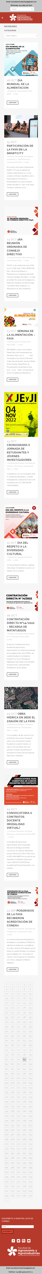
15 (7, 998)
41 (12, 1022)
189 (30, 1158)
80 (6, 1059)
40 (6, 1022)
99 (30, 1073)
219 (30, 1186)
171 (12, 1144)
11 (12, 993)
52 (18, 1031)
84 (30, 1059)
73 (24, 1050)
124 (30, 1097)
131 (12, 1106)
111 (12, 1087)
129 (30, 1102)
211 (12, 1181)
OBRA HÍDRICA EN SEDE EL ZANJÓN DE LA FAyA (21, 717)
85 (6, 1064)
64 (30, 1040)
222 (18, 1191)
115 (6, 1092)
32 (18, 1012)
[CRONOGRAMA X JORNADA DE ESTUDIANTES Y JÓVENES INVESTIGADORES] (21, 414)
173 (24, 1144)
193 (24, 1163)
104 (30, 1078)
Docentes (28, 831)
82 (18, 1059)
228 (24, 1195)
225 (6, 1195)
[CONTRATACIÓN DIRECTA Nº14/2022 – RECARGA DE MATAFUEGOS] (21, 600)
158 (24, 1130)
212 (18, 1181)
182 (18, 1153)
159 (30, 1130)
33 (24, 1012)
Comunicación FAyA (14, 162)
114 (30, 1087)
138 (24, 1111)
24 (30, 1003)
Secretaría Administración (24, 634)
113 (24, 1087)
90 (6, 1069)
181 (12, 1153)
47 (18, 1026)
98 (24, 1073)
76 (12, 1055)
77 (18, 1055)
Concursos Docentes (16, 831)
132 (18, 1106)
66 (12, 1045)
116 (12, 1092)
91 (12, 1069)
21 (12, 1003)
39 (30, 1017)
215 (6, 1186)
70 (6, 1050)
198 (24, 1167)
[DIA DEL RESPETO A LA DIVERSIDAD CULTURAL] (21, 521)
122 (18, 1097)
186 (12, 1158)
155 (6, 1130)
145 (6, 1120)
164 (30, 1134)
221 (12, 1191)
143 (24, 1116)
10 (6, 993)
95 (6, 1073)
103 (24, 1078)
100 (6, 1078)
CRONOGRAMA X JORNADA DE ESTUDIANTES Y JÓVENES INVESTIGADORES (19, 452)
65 (6, 1045)
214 (30, 1181)
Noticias (11, 91)
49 (30, 1026)
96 (12, 1073)
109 (30, 1083)
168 (24, 1139)
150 (6, 1125)
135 (6, 1111)
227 (18, 1195)
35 (6, 1017)
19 (30, 998)
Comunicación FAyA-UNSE (19, 637)
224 (30, 1191)
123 (24, 1097)
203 (24, 1172)
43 (24, 1022)
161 (12, 1134)
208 (24, 1177)
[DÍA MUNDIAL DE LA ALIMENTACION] (21, 59)
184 (30, 1153)
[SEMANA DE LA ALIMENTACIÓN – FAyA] (21, 317)
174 (30, 1144)
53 (24, 1031)
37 (18, 1017)
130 (6, 1106)
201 (12, 1172)
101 (12, 1078)
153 (24, 1125)
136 (12, 1111)
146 (12, 1120)
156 (12, 1130)
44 (30, 1022)
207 (18, 1177)
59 (30, 1036)
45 (6, 1026)
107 (18, 1083)
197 (18, 1167)
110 (6, 1087)
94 (30, 1069)
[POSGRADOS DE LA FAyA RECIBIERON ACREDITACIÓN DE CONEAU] (21, 896)
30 (6, 1012)
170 (6, 1144)
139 (30, 1111)
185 (6, 1158)
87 (18, 1064)
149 (30, 1120)
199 (30, 1167)
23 (24, 1003)
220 (6, 1191)
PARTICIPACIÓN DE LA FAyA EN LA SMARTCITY (20, 149)
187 (18, 1158)
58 (24, 1036)
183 (24, 1153)
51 (13, 1031)
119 (30, 1092)
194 (30, 1163)
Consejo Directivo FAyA (17, 257)
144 (30, 1116)
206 (12, 1177)
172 (18, 1144)
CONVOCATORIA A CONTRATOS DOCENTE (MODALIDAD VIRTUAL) (19, 820)
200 (6, 1172)
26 (12, 1008)
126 (12, 1102)
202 (18, 1172)
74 (30, 1050)
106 (12, 1083)
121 (12, 1097)
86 (12, 1064)
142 (18, 1116)
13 (24, 993)
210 (6, 1181)
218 (24, 1186)
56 (12, 1036)
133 (24, 1106)
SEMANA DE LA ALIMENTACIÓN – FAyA (21, 334)
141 (12, 1116)
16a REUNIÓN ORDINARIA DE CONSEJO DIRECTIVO (17, 247)
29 (30, 1008)
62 (18, 1040)
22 (18, 1003)
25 (6, 1008)
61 (12, 1040)
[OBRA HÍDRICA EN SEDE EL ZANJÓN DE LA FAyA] (21, 698)
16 (12, 998)
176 (12, 1149)
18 (24, 998)
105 (6, 1083)
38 (24, 1017)
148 (24, 1120)
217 (18, 1186)
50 (6, 1031)
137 (18, 1111)
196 (12, 1167)
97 (18, 1073)
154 (30, 1125)
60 (6, 1040)
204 (30, 1172)
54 (30, 1031)
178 (24, 1149)
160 (6, 1134)
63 (24, 1040)
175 (6, 1149)
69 (30, 1045)
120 (6, 1097)
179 (30, 1149)
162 (18, 1134)
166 (12, 1139)
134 (30, 1106)
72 (18, 1050)
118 (24, 1092)
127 (18, 1102)
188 (24, 1158)
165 (6, 1139)
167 (18, 1139)
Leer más (12, 102)
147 (18, 1120)
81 (12, 1059)
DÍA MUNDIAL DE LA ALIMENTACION (18, 84)
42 (18, 1022)
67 (18, 1045)
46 (12, 1026)
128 (24, 1102)
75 (6, 1055)
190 (6, 1163)
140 (6, 1116)
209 (30, 1177)
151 (12, 1125)
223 (24, 1191)
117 (18, 1092)
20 (6, 1003)
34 (30, 1012)
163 (24, 1134)
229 (30, 1195)
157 (18, 1130)
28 (24, 1008)
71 (13, 1050)
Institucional (12, 342)
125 (6, 1102)
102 (18, 1078)
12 (18, 993)
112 (18, 1087)
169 (30, 1139)
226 (12, 1195)
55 (6, 1036)
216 (12, 1186)
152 (18, 1125)
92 (18, 1069)
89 (30, 1064)
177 (18, 1149)
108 (24, 1083)
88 (24, 1064)
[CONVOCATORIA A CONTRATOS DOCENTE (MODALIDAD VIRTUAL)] (21, 790)
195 (6, 1167)
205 (6, 1177)
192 (18, 1163)
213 (24, 1181)
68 (24, 1045)
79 (30, 1055)
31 (13, 1012)
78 (24, 1055)
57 (18, 1036)
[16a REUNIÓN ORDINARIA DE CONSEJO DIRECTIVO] (21, 221)
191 (12, 1163)
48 (24, 1026)
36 (12, 1017)
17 (18, 998)
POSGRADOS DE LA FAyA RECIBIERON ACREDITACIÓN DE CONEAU (20, 918)
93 (24, 1069)
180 (6, 1153)
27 (18, 1008)
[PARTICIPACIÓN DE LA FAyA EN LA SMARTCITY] (21, 126)
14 (30, 993)
